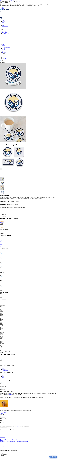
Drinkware (3, 48)
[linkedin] (4, 436)
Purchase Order (10, 439)
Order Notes (2, 352)
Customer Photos (8, 441)
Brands (3, 44)
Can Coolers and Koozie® (6, 47)
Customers (1, 438)
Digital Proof (2, 350)
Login (3, 22)
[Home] (2, 56)
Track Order (6, 439)
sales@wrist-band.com (5, 446)
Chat (2, 413)
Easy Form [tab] (4, 299)
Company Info (2, 437)
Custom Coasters (4, 58)
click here (18, 426)
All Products (4, 52)
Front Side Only (4, 369)
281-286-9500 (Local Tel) (7, 37)
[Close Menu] (1, 18)
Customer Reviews (5, 26)
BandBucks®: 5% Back (5, 33)
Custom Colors (4, 31)
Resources (1, 440)
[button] (29, 16)
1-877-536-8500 (3, 412)
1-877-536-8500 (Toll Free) (7, 36)
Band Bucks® (24, 441)
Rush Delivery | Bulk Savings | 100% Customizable (7, 0)
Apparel (3, 51)
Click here (10, 394)
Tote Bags (3, 49)
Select (3, 368)
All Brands (3, 45)
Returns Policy (18, 439)
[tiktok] (5, 42)
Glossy (3, 377)
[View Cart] (0, 15)
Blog (3, 27)
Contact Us (2, 442)
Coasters (3, 57)
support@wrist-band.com (12, 446)
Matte (3, 376)
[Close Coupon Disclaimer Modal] (0, 3)
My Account (4, 20)
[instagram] (3, 42)
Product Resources (13, 441)
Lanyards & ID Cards (5, 46)
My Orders (3, 21)
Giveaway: (3, 415)
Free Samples (14, 439)
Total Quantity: (2, 414)
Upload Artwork (23, 439)
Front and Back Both (5, 370)
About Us (3, 25)
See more (2, 233)
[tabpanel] (29, 302)
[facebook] (1, 42)
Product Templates (4, 32)
